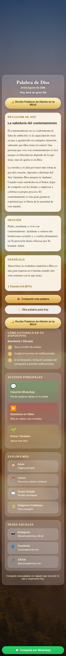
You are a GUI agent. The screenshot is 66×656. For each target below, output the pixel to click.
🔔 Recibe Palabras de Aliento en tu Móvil (33, 103)
